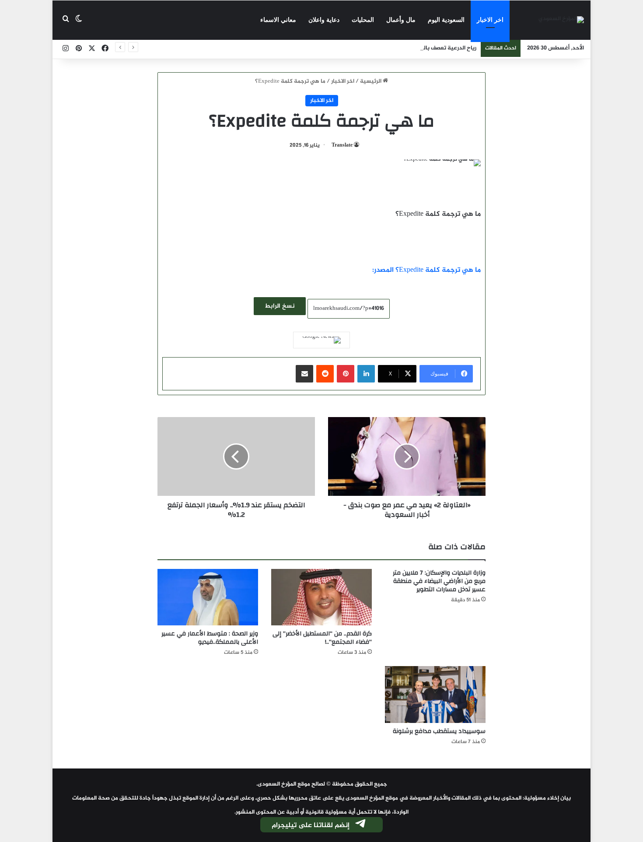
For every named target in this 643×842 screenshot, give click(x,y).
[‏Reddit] (325, 373)
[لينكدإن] (366, 373)
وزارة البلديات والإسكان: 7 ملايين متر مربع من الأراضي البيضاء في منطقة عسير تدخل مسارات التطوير (439, 581)
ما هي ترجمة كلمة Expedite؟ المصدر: (426, 270)
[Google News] (321, 340)
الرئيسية (371, 81)
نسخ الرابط (280, 306)
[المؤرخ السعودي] (561, 20)
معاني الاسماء (278, 20)
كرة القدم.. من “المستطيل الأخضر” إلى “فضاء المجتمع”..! (322, 638)
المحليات (363, 20)
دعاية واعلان (323, 20)
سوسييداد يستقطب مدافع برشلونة (439, 731)
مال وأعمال (401, 20)
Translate (342, 145)
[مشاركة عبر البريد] (304, 373)
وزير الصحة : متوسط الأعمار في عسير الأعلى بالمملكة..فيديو (209, 638)
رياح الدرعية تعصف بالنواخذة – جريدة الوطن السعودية (411, 48)
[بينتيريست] (345, 373)
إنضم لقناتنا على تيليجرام (310, 825)
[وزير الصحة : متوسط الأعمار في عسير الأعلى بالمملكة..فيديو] (207, 597)
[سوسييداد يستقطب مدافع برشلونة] (435, 694)
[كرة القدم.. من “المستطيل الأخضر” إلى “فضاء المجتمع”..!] (321, 597)
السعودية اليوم (446, 20)
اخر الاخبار (490, 20)
